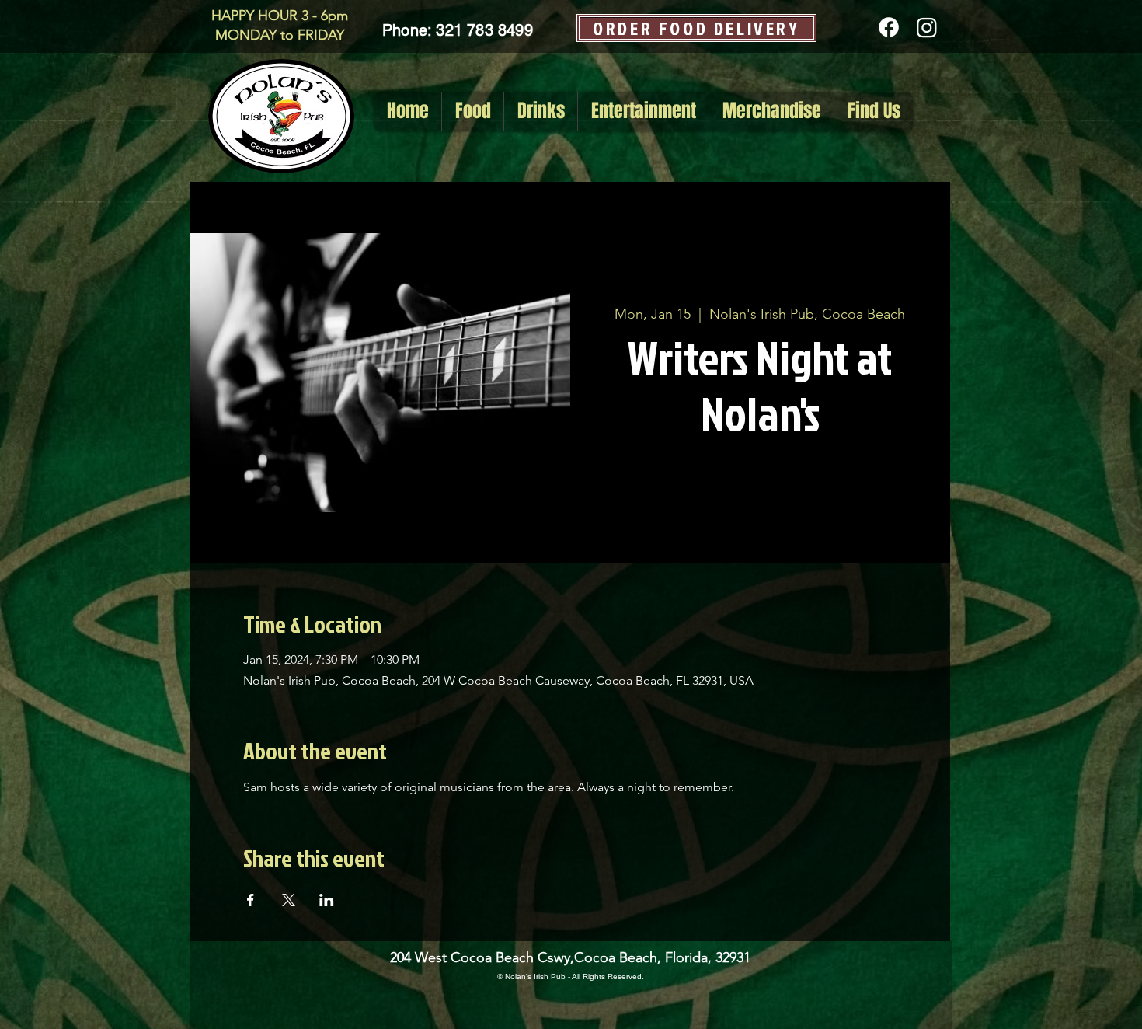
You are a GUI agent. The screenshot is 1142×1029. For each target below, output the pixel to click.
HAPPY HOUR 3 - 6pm (279, 15)
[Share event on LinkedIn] (326, 900)
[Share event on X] (288, 900)
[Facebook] (889, 27)
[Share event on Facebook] (250, 900)
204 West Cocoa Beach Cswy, (482, 957)
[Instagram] (927, 27)
